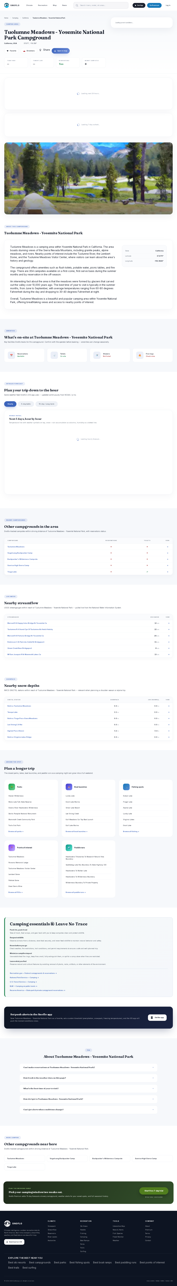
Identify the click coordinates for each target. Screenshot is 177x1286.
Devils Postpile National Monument (22, 814)
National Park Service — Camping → (24, 977)
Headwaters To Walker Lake (76, 871)
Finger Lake (127, 802)
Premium (148, 1230)
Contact (148, 1240)
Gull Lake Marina (72, 825)
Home (6, 18)
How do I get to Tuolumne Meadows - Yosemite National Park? (53, 1099)
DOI (171, 1281)
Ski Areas (83, 1226)
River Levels (52, 1237)
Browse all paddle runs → (76, 892)
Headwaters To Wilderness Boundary (80, 877)
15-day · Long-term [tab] (46, 404)
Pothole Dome (13, 880)
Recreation (42, 5)
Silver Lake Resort (73, 808)
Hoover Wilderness (16, 796)
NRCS (162, 1281)
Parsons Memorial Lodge (18, 862)
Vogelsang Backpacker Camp (19, 553)
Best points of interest (152, 1262)
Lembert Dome (14, 874)
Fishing (83, 1233)
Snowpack (51, 1226)
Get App (140, 5)
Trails (82, 1248)
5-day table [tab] (26, 404)
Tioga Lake (12, 572)
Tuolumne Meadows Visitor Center (21, 868)
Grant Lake (127, 825)
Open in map (60, 51)
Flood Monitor (118, 1237)
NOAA (157, 1281)
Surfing (83, 1251)
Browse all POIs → (15, 892)
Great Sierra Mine (15, 886)
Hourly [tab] (10, 404)
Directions (29, 51)
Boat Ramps (84, 1240)
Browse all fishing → (131, 831)
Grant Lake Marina (73, 802)
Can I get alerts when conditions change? (43, 1109)
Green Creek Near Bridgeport (19, 648)
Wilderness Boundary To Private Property (82, 883)
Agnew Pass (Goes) (15, 731)
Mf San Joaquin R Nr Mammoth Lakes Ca (24, 654)
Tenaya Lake (12, 712)
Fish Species (118, 1233)
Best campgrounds (40, 1262)
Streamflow (52, 1230)
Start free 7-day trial (154, 1191)
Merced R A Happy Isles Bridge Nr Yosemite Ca (27, 623)
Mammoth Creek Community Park (21, 819)
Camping (15, 18)
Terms (147, 1233)
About (147, 1226)
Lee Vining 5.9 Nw (14, 725)
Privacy (148, 1237)
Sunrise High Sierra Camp (18, 565)
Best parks (60, 1262)
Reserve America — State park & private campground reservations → (37, 990)
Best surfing (29, 1267)
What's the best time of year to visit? (41, 1088)
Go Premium (154, 5)
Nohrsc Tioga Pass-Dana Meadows (22, 718)
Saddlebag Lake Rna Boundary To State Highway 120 (86, 865)
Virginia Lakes (128, 819)
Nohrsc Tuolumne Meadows (19, 706)
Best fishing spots (80, 1262)
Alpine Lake (127, 808)
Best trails (13, 1267)
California (25, 18)
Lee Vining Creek (72, 814)
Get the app (157, 1017)
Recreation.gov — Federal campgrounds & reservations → (33, 973)
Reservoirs (52, 1233)
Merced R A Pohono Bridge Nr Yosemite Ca (25, 636)
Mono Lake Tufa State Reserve (19, 802)
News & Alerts (118, 1230)
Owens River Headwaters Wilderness (23, 808)
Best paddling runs (125, 1262)
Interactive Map (119, 1226)
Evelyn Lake (127, 796)
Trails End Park (14, 825)
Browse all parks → (16, 831)
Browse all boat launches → (76, 831)
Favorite (11, 51)
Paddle (83, 1230)
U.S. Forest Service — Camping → (23, 982)
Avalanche (51, 1240)
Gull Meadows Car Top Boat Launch (79, 819)
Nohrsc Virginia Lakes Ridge (19, 737)
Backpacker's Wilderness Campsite (22, 559)
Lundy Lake (70, 796)
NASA (167, 1281)
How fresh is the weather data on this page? (44, 1078)
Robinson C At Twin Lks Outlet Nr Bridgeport (25, 642)
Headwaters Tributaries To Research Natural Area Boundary (85, 858)
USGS (152, 1281)
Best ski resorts (17, 1262)
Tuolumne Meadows (16, 547)
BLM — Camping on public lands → (23, 986)
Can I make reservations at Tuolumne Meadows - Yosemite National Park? (59, 1067)
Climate (29, 5)
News (64, 5)
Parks (82, 1244)
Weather (116, 1240)
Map (55, 5)
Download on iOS (15, 1242)
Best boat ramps (102, 1262)
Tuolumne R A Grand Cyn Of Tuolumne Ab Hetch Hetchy (30, 629)
